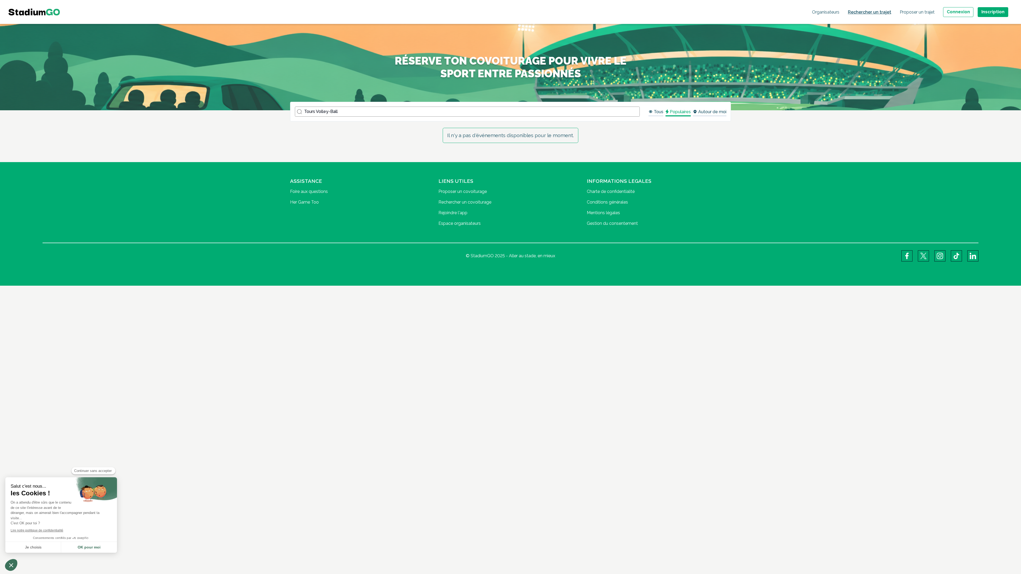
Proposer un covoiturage (462, 191)
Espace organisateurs (459, 223)
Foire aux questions (309, 191)
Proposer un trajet (917, 12)
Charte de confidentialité (611, 191)
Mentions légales (603, 212)
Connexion (958, 11)
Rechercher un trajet (869, 12)
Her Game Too (304, 202)
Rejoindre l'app (452, 212)
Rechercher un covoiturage (464, 202)
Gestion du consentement (612, 223)
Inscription (993, 11)
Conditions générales (607, 202)
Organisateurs (825, 12)
